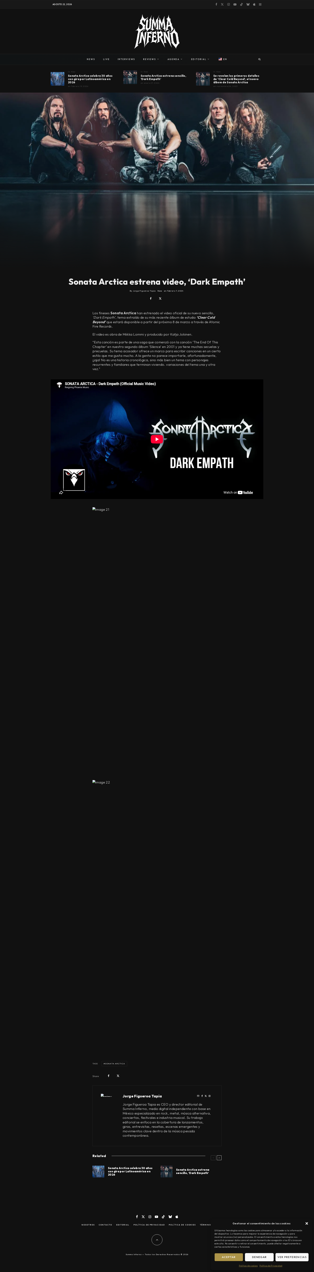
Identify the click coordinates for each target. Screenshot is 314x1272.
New (73, 71)
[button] (307, 1223)
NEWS (91, 59)
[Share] (151, 298)
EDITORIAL (199, 59)
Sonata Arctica (115, 1063)
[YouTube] (235, 4)
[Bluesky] (248, 4)
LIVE (106, 59)
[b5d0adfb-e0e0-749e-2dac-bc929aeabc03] (203, 79)
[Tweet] (160, 298)
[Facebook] (216, 4)
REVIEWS (149, 59)
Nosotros (88, 1225)
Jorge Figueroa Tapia (142, 1096)
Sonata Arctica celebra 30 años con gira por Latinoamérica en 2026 (90, 79)
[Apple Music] (254, 4)
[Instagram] (229, 4)
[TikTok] (241, 4)
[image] (57, 79)
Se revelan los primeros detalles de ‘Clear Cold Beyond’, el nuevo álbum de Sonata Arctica (236, 79)
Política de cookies (248, 1265)
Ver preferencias (292, 1257)
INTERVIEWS (126, 59)
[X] (222, 4)
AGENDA (174, 59)
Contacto (105, 1225)
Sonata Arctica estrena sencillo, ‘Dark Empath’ (163, 77)
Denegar (259, 1257)
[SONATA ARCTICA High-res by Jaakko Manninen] (130, 77)
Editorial (123, 1225)
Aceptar (229, 1257)
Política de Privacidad (270, 1265)
